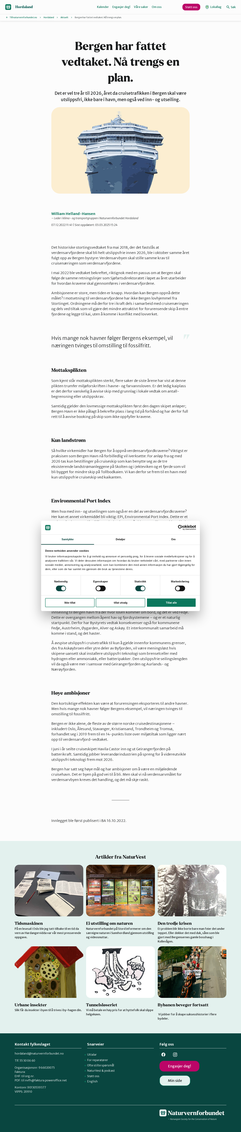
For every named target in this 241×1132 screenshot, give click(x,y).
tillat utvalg (120, 602)
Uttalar (92, 1054)
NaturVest (94, 1070)
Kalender (103, 7)
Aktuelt (64, 17)
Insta (175, 1055)
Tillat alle (171, 602)
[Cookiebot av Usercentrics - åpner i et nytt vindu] (180, 527)
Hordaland (24, 7)
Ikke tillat (69, 602)
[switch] (101, 588)
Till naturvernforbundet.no (23, 17)
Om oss (157, 7)
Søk (233, 7)
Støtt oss (191, 7)
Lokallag (215, 7)
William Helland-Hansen (73, 213)
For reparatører (97, 1060)
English (92, 1081)
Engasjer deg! (121, 7)
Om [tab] (173, 539)
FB (163, 1055)
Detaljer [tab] (120, 539)
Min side (175, 1080)
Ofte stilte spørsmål (100, 1065)
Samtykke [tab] (68, 539)
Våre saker (141, 7)
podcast (109, 1070)
